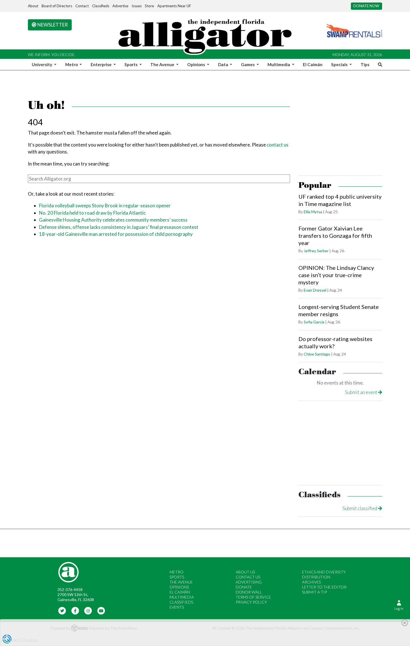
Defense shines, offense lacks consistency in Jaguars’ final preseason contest (118, 227)
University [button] (42, 64)
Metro (177, 572)
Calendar (317, 372)
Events (177, 607)
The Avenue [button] (162, 64)
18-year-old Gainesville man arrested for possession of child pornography (116, 234)
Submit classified (360, 508)
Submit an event (361, 392)
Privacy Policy (251, 602)
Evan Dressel (315, 290)
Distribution (316, 577)
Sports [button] (131, 64)
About (33, 6)
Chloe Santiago (317, 354)
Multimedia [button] (279, 64)
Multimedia (182, 597)
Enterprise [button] (101, 64)
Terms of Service (253, 597)
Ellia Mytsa (313, 211)
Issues (137, 6)
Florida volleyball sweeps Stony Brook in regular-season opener (105, 205)
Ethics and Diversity (324, 572)
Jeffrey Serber (316, 250)
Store (149, 6)
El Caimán (312, 64)
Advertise (120, 6)
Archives (311, 582)
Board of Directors (57, 6)
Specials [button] (339, 64)
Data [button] (223, 64)
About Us (245, 572)
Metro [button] (72, 64)
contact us (277, 145)
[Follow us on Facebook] (75, 610)
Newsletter (52, 25)
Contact (82, 6)
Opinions (179, 587)
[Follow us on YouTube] (101, 610)
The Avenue (181, 582)
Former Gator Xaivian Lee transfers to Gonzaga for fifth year (335, 235)
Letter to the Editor (324, 587)
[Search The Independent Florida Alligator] (379, 64)
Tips (365, 64)
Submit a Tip (314, 592)
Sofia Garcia (314, 322)
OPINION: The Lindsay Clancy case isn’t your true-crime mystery (336, 274)
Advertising (249, 582)
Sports (177, 577)
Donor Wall (249, 592)
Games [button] (248, 64)
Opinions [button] (196, 64)
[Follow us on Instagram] (88, 610)
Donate (244, 587)
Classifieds (100, 6)
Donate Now (366, 6)
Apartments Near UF (174, 6)
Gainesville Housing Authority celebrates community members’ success (113, 220)
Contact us (248, 577)
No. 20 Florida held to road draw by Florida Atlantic (92, 213)
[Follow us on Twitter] (62, 610)
